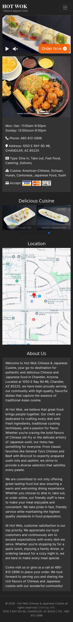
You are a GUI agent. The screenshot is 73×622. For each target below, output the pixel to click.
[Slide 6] (52, 113)
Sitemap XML (47, 607)
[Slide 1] (20, 113)
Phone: (14, 138)
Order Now (52, 48)
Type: (13, 158)
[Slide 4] (40, 113)
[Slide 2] (27, 113)
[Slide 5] (46, 113)
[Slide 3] (33, 113)
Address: (15, 146)
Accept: (15, 183)
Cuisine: (15, 171)
